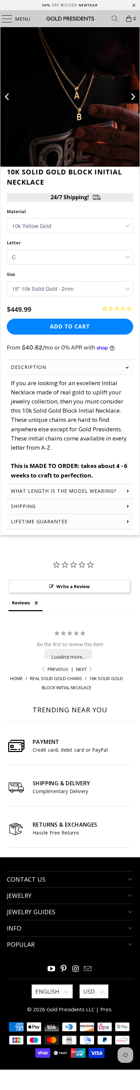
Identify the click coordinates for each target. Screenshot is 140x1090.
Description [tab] (28, 367)
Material (16, 211)
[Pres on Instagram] (76, 969)
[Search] (114, 19)
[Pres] (70, 18)
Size (11, 274)
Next (82, 669)
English (48, 991)
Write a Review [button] (73, 586)
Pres (105, 1009)
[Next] (132, 97)
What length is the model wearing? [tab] (63, 491)
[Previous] (7, 97)
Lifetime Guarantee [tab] (40, 521)
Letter (14, 243)
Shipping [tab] (23, 506)
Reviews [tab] (21, 603)
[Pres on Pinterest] (63, 969)
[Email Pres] (88, 969)
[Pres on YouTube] (52, 969)
